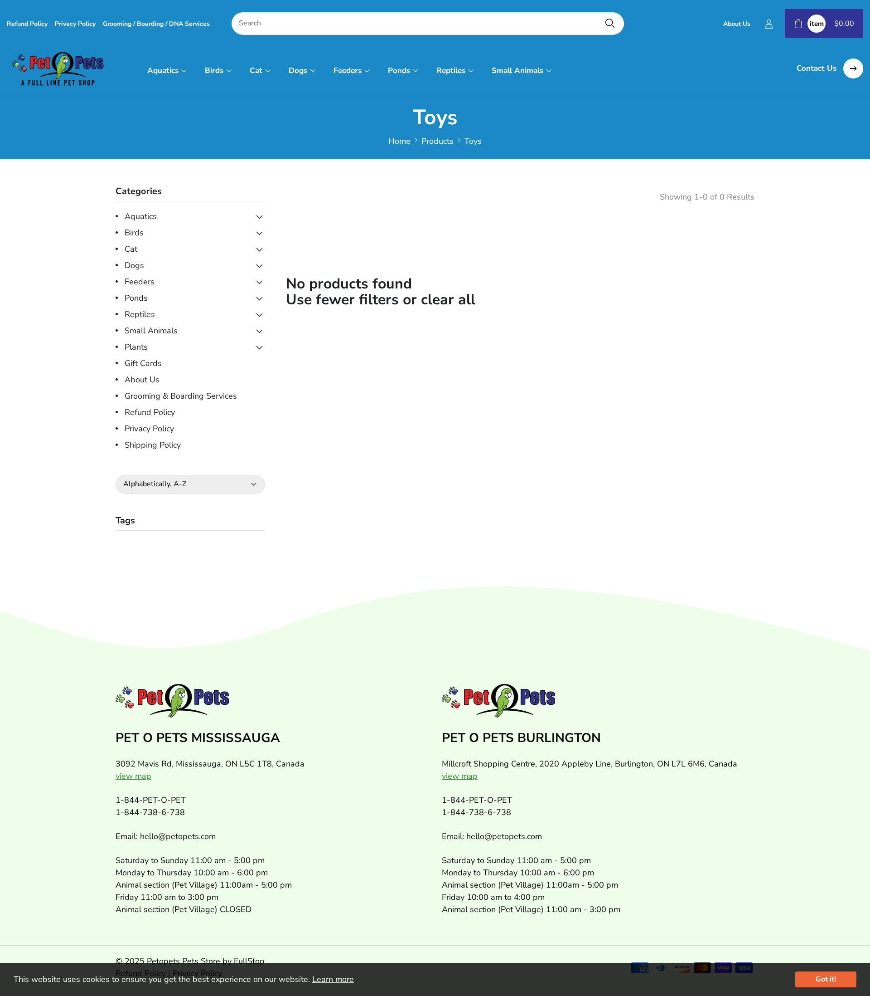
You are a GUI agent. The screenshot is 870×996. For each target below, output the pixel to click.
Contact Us (818, 68)
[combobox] (428, 23)
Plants (136, 347)
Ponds (399, 70)
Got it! (826, 979)
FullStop (249, 961)
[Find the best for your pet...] (609, 23)
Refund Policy (27, 24)
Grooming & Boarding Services (181, 396)
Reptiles (450, 70)
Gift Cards (143, 363)
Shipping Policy (153, 444)
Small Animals (517, 70)
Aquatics (163, 70)
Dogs (298, 70)
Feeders (348, 70)
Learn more (333, 979)
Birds (214, 70)
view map (133, 776)
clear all (448, 299)
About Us (736, 24)
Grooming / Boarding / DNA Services (156, 24)
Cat (256, 70)
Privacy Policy (75, 24)
